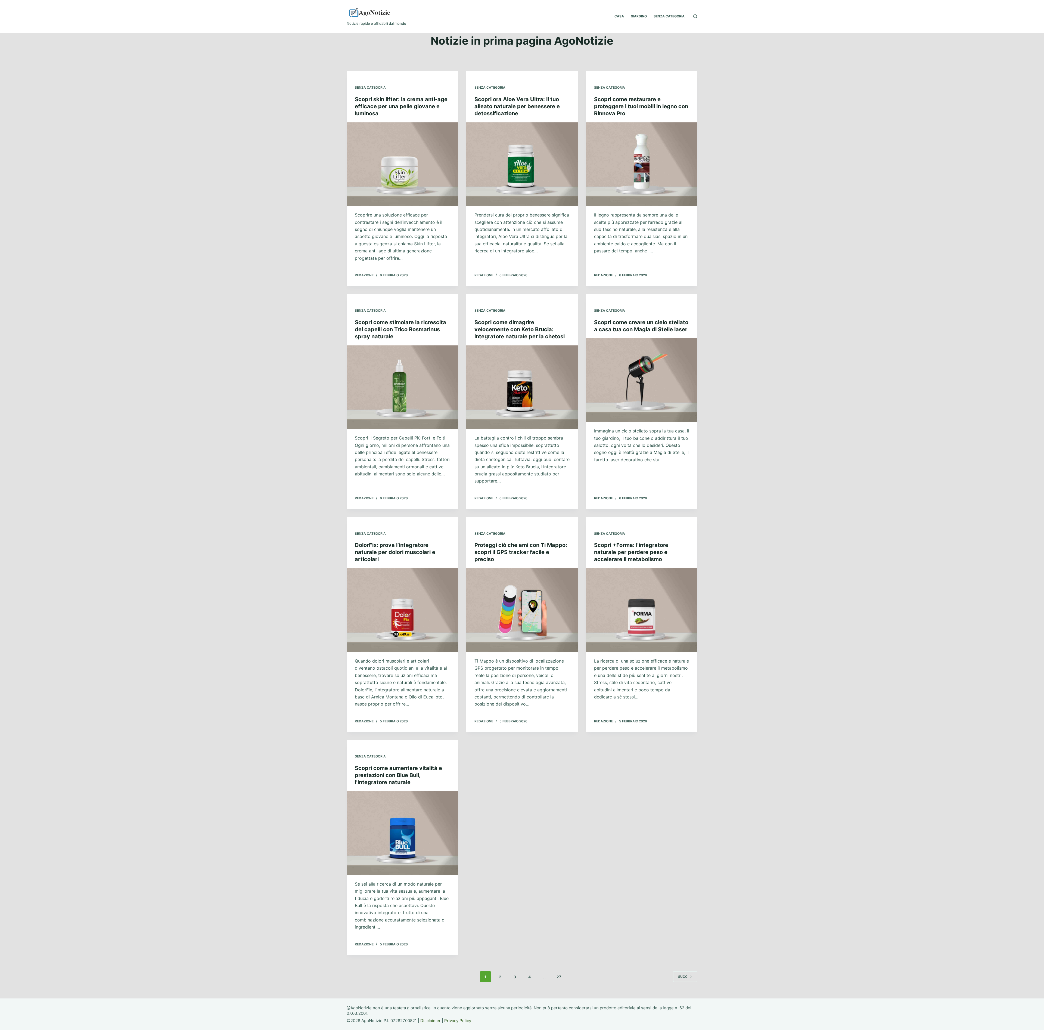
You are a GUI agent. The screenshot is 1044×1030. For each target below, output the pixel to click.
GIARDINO (639, 16)
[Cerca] (695, 16)
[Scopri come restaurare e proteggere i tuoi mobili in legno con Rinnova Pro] (641, 164)
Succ (683, 977)
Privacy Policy (457, 1020)
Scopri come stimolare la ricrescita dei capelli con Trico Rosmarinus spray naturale (400, 329)
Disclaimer (430, 1020)
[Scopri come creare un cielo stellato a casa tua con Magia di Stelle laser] (641, 380)
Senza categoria (370, 87)
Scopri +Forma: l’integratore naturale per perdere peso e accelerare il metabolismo (631, 552)
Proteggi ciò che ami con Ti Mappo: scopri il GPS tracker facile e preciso (520, 552)
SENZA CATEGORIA (669, 16)
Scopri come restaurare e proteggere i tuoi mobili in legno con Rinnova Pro (641, 106)
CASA (619, 16)
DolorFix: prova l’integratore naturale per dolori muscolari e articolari (395, 552)
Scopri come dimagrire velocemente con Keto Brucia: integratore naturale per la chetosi (519, 329)
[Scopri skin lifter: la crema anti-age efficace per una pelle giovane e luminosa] (402, 164)
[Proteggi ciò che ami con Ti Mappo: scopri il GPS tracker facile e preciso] (522, 610)
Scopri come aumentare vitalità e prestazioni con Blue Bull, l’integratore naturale (398, 775)
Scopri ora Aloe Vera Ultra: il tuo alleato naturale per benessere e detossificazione (517, 106)
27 (559, 977)
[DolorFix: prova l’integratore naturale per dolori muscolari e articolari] (402, 610)
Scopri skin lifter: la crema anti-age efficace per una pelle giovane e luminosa (401, 106)
